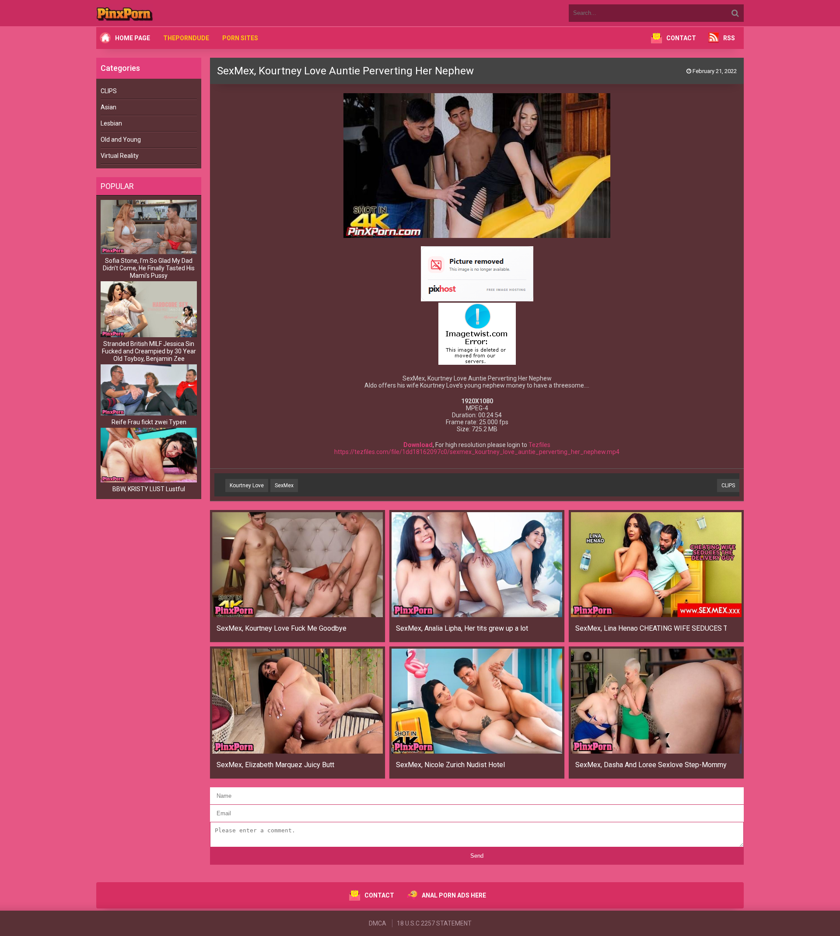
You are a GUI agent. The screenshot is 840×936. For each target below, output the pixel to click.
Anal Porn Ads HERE (454, 895)
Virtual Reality (120, 155)
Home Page (132, 38)
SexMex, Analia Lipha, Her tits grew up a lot (462, 628)
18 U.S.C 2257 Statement (434, 923)
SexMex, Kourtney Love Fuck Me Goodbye (281, 628)
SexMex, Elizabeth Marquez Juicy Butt (275, 765)
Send (476, 855)
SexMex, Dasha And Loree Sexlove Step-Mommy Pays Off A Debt (651, 765)
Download (418, 444)
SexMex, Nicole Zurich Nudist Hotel (450, 765)
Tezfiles (539, 444)
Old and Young (121, 139)
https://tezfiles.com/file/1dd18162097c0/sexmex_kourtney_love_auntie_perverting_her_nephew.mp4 (477, 451)
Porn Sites (240, 38)
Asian (108, 107)
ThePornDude (186, 38)
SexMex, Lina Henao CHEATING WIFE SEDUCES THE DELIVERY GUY (651, 628)
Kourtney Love (247, 485)
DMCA (377, 923)
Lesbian (111, 123)
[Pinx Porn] (148, 13)
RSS (729, 38)
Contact (681, 38)
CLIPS (109, 90)
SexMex (284, 485)
